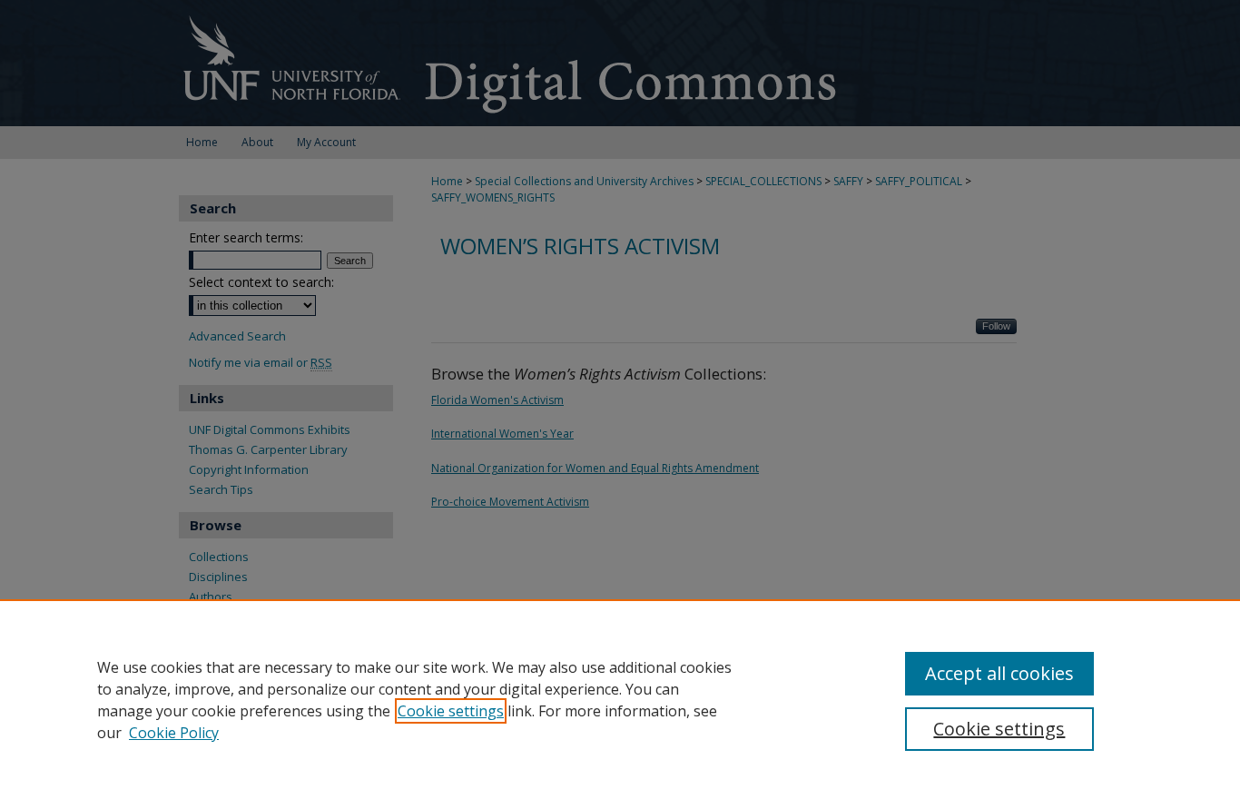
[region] (620, 699)
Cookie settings (451, 711)
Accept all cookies (999, 673)
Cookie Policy (174, 733)
